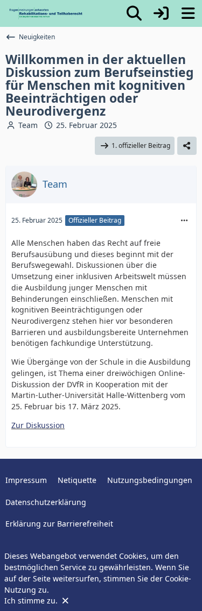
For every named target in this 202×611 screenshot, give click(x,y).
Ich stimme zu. (32, 600)
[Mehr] (184, 220)
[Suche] (134, 13)
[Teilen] (187, 146)
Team (28, 125)
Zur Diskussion (38, 425)
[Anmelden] (161, 13)
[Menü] (188, 13)
